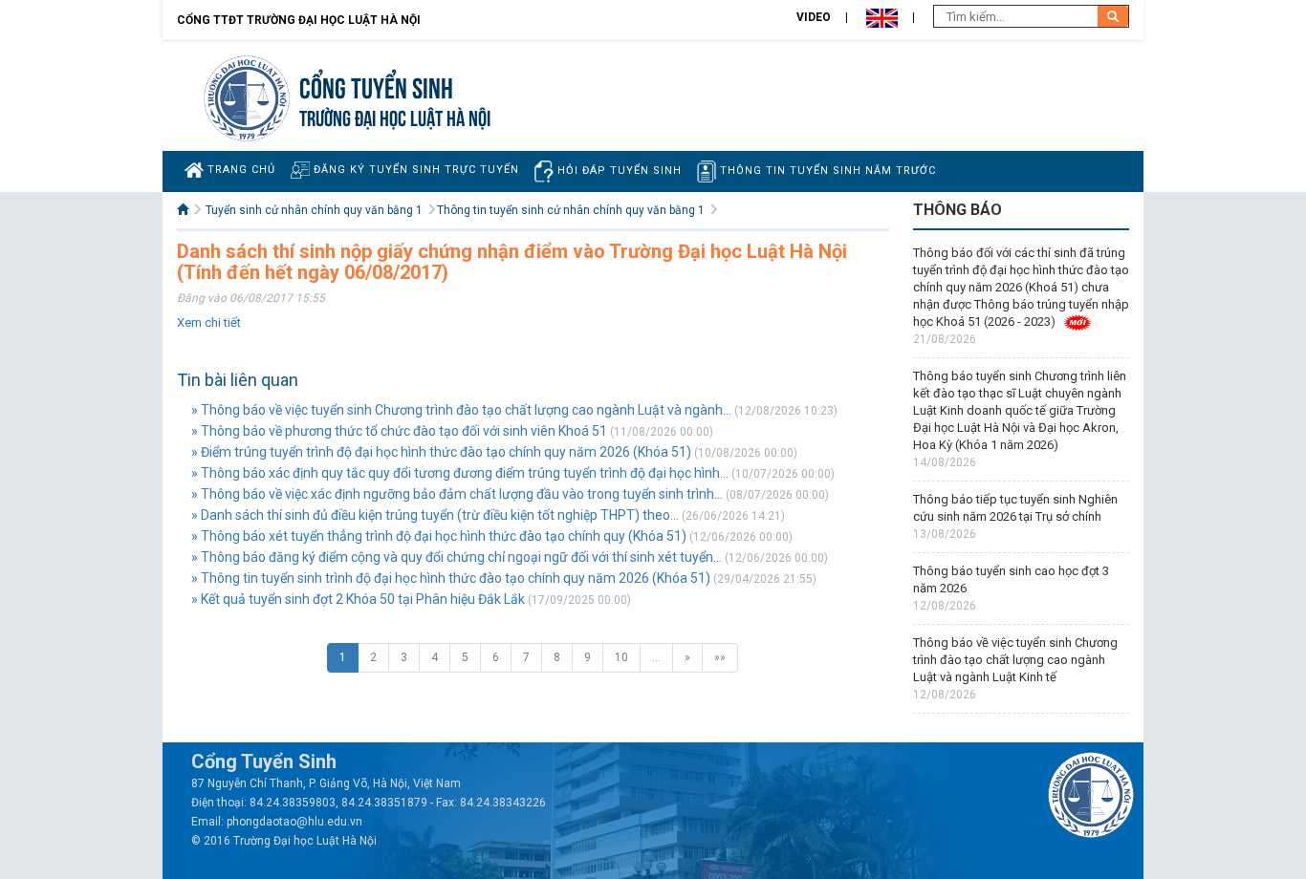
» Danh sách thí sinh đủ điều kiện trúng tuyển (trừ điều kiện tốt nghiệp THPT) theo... (435, 515)
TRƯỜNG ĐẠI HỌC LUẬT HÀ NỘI (394, 116)
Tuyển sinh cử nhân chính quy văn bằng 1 (314, 210)
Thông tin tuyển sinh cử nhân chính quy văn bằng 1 (571, 210)
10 (621, 657)
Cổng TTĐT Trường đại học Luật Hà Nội (299, 20)
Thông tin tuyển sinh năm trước (826, 170)
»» (720, 657)
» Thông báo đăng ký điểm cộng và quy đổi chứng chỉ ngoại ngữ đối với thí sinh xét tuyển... (456, 557)
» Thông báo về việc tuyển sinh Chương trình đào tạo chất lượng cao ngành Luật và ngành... (461, 410)
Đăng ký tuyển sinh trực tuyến (414, 169)
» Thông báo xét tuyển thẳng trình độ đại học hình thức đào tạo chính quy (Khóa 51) (438, 536)
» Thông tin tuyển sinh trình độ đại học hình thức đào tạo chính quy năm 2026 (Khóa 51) (450, 578)
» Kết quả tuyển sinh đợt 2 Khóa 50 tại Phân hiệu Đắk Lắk (358, 599)
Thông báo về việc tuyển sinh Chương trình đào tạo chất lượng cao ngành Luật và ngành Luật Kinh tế (1015, 659)
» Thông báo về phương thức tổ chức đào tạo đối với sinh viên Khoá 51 (399, 431)
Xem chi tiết (209, 322)
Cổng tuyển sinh (376, 85)
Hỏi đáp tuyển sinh (618, 170)
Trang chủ (239, 169)
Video (813, 17)
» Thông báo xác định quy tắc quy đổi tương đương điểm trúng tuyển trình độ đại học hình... (460, 473)
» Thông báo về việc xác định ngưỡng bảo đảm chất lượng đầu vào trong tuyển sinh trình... (457, 494)
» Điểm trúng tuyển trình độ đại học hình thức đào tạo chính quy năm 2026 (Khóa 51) (441, 452)
